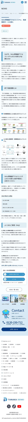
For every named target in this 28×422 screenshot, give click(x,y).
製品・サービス (13, 13)
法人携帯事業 (23, 358)
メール (14, 279)
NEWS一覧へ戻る (14, 289)
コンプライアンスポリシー (9, 390)
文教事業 (5, 358)
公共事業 (23, 353)
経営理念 (12, 344)
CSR (14, 347)
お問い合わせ (14, 329)
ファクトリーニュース (8, 373)
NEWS (6, 13)
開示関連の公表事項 (7, 387)
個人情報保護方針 (15, 385)
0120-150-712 (14, 274)
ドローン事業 (6, 356)
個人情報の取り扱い (19, 387)
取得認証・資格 (6, 347)
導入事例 (5, 370)
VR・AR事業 (5, 361)
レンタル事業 (21, 361)
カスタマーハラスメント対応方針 (10, 393)
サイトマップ (6, 385)
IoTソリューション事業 (17, 356)
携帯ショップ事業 (13, 358)
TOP (2, 13)
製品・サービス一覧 (8, 366)
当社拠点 (18, 344)
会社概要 (5, 344)
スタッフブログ (7, 376)
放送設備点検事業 (14, 353)
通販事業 (13, 361)
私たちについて (7, 341)
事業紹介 (5, 350)
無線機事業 (5, 353)
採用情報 (5, 382)
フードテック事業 (7, 363)
